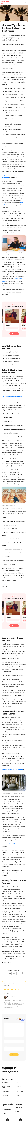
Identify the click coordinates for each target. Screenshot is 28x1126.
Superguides (20, 1095)
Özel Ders (19, 1086)
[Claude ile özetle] (10, 973)
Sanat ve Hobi (20, 1091)
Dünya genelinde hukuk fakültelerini (12, 584)
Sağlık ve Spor (5, 1091)
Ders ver (4, 1113)
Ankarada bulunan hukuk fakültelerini (12, 769)
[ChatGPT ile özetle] (5, 973)
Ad (4, 1038)
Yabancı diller (5, 1095)
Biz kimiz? (17, 1111)
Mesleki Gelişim (5, 1082)
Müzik (18, 1082)
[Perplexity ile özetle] (22, 973)
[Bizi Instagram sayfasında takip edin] (20, 1119)
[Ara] (25, 2)
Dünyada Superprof (6, 1109)
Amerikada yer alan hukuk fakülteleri (12, 396)
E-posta (6, 1046)
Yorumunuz (6, 1022)
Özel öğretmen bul (19, 1107)
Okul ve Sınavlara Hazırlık (6, 1087)
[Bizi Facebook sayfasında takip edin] (7, 1119)
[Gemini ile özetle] (14, 973)
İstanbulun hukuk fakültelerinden (11, 844)
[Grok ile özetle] (18, 973)
